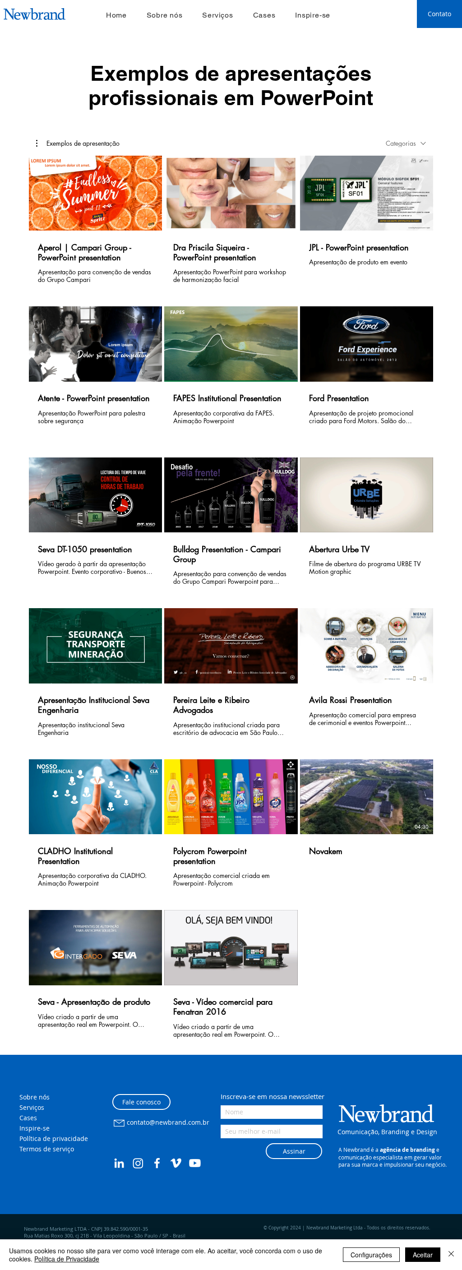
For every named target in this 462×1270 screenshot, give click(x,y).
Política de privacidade (53, 1138)
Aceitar (423, 1254)
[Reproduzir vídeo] (96, 193)
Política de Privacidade (66, 1258)
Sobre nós (34, 1097)
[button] (78, 143)
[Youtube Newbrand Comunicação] (195, 1163)
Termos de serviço (46, 1149)
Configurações (371, 1254)
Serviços (31, 1107)
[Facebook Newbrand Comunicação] (157, 1163)
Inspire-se (34, 1128)
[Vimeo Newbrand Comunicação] (176, 1163)
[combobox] (406, 143)
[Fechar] (451, 1255)
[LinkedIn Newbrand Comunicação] (119, 1163)
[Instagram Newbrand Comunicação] (138, 1163)
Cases (28, 1117)
